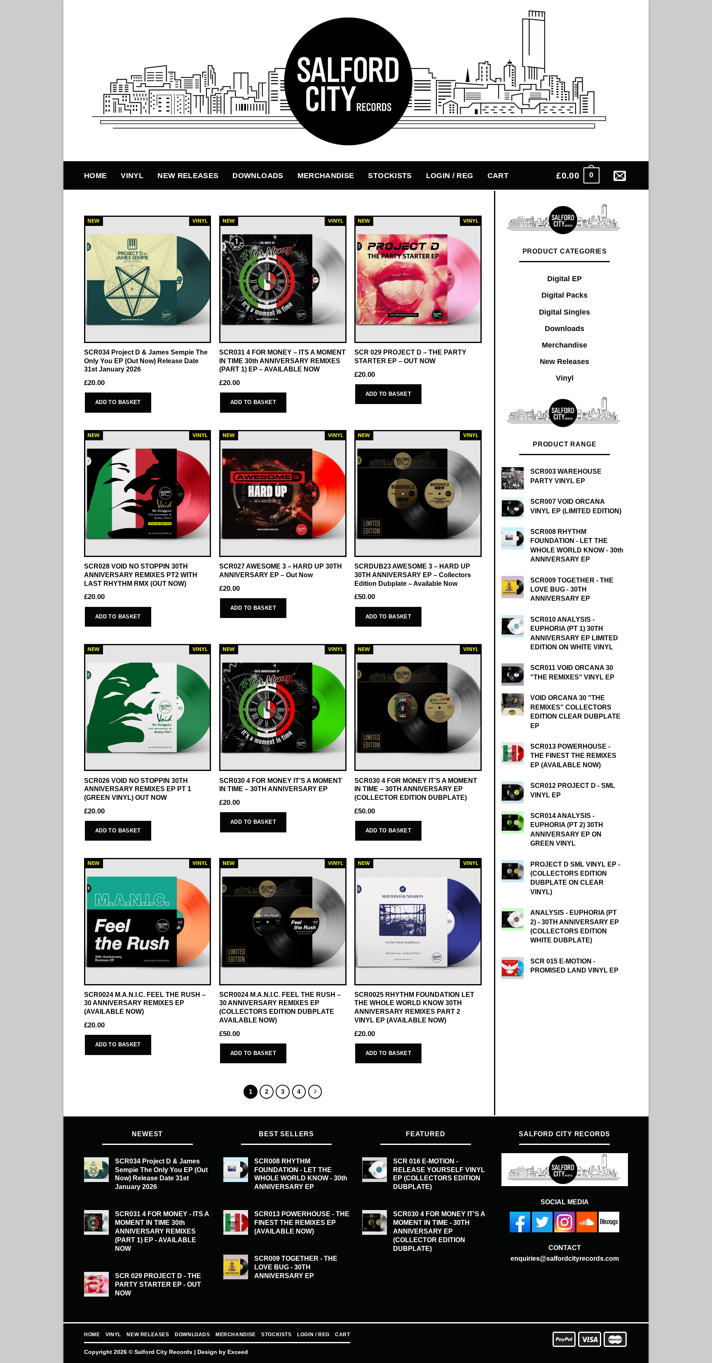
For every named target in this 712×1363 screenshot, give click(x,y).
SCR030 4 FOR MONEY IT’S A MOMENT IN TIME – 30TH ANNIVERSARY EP (280, 785)
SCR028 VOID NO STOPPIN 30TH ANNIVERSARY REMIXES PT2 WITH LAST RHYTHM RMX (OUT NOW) (140, 575)
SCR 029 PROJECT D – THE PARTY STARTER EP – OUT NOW (410, 356)
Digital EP (564, 279)
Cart (497, 176)
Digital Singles (564, 312)
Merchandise (325, 176)
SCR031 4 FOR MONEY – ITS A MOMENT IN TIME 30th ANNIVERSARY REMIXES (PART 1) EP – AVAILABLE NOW (282, 361)
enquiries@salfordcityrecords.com (565, 1258)
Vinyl (132, 176)
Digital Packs (564, 295)
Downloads (257, 176)
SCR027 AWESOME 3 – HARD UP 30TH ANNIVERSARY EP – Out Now (280, 570)
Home (95, 176)
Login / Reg (449, 176)
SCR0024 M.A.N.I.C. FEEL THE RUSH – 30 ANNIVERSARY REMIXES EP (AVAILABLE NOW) (145, 1003)
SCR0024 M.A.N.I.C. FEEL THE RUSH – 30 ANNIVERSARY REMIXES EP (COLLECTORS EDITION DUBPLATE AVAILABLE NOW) (280, 1007)
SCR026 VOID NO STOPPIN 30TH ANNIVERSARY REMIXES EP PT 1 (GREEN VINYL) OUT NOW (137, 789)
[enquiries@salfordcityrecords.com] (621, 175)
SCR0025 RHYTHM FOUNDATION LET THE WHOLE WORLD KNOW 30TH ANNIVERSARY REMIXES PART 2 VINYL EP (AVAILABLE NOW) (414, 1007)
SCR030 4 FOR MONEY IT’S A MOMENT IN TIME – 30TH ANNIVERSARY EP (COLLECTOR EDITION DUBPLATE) (415, 789)
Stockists (390, 176)
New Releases (187, 176)
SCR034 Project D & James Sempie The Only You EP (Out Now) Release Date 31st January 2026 (146, 361)
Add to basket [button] (118, 402)
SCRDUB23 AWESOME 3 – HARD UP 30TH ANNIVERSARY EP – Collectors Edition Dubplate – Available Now (412, 575)
